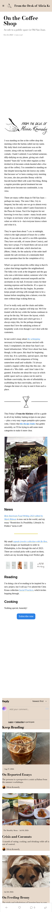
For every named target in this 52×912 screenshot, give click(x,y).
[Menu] (3, 6)
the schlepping (33, 339)
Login (10, 722)
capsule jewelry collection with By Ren (30, 541)
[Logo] (9, 5)
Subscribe (20, 722)
